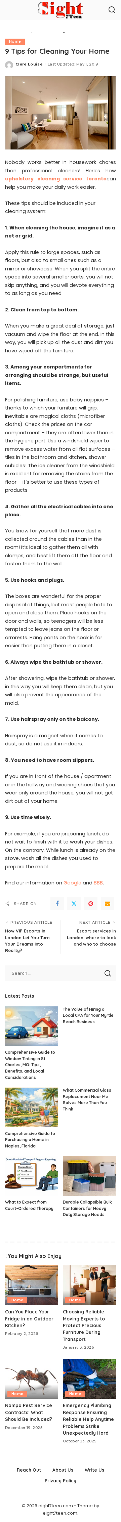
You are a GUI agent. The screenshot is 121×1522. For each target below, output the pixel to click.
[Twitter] (74, 903)
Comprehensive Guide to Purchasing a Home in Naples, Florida (30, 1139)
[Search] (112, 10)
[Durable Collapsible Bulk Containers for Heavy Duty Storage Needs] (89, 1176)
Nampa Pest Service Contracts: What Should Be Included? (28, 1412)
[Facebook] (57, 903)
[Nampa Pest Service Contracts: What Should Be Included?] (31, 1379)
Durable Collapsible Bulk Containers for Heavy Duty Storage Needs (87, 1208)
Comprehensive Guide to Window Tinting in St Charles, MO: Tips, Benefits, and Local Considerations (30, 1065)
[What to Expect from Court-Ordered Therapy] (31, 1176)
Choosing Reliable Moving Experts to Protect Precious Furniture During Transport (84, 1325)
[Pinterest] (90, 903)
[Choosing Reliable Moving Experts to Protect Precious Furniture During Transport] (89, 1285)
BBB (98, 882)
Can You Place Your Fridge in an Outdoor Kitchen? (29, 1318)
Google (72, 882)
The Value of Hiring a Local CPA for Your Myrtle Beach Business (88, 1015)
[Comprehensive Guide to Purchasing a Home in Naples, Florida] (31, 1107)
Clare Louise (29, 64)
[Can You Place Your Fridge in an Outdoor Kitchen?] (31, 1285)
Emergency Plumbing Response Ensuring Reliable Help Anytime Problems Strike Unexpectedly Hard (88, 1419)
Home (15, 41)
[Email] (107, 903)
